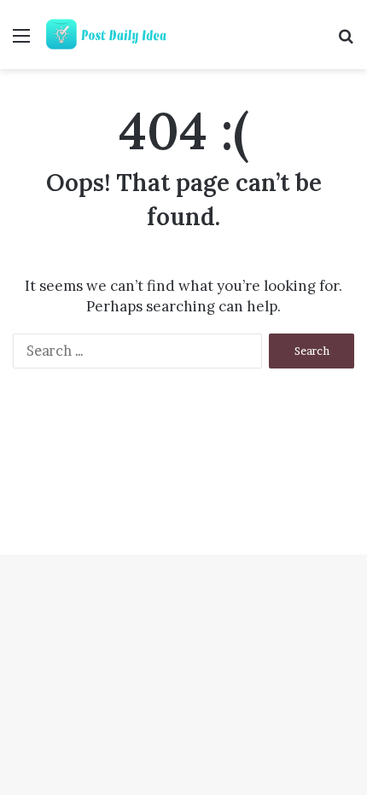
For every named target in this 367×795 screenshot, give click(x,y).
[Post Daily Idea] (111, 34)
